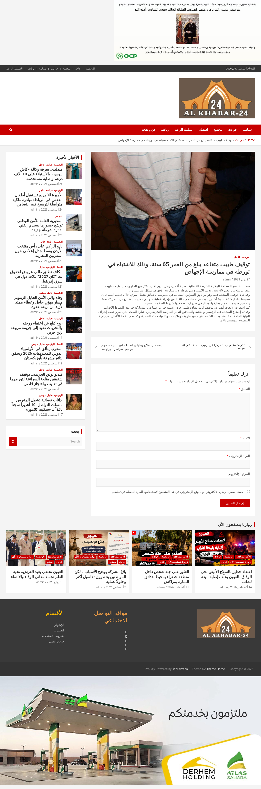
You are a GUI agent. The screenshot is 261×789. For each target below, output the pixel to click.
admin (227, 279)
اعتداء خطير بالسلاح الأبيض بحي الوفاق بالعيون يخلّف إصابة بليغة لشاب (226, 576)
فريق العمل (56, 641)
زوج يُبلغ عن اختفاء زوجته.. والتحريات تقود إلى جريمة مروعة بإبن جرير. (37, 328)
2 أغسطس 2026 (116, 587)
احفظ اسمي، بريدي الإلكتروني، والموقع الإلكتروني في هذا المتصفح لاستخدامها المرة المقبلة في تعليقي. (177, 492)
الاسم (245, 438)
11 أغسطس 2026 (178, 587)
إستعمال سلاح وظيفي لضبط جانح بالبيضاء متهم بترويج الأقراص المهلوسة (131, 347)
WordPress (180, 669)
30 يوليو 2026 (55, 582)
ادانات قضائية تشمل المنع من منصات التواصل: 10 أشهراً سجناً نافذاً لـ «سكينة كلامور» (37, 405)
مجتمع (66, 68)
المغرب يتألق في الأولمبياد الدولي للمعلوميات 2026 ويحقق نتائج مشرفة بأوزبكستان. (37, 353)
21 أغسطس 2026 (52, 235)
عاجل (78, 68)
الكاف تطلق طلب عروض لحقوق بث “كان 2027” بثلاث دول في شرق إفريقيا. (36, 276)
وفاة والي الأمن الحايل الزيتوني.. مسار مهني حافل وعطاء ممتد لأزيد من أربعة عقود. (37, 302)
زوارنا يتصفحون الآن (235, 524)
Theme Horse (216, 669)
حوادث (54, 68)
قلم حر (59, 216)
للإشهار (59, 625)
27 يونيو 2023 (241, 279)
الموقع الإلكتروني (239, 474)
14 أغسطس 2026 (241, 587)
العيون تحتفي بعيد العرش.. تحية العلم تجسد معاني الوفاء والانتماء (37, 574)
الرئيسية (90, 68)
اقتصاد (203, 129)
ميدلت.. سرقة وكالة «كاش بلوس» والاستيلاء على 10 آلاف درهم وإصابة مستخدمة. (38, 174)
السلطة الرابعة (14, 68)
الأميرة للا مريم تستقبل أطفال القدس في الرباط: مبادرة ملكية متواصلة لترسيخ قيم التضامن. (37, 200)
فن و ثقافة (148, 129)
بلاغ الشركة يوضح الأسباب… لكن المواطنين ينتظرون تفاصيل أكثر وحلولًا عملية (100, 576)
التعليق (244, 389)
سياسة (42, 68)
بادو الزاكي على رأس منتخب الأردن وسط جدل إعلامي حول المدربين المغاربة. (39, 251)
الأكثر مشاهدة (244, 556)
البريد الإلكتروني (238, 456)
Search (13, 441)
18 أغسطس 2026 (52, 363)
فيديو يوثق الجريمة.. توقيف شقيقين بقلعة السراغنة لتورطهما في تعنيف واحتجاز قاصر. (36, 379)
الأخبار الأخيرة (67, 157)
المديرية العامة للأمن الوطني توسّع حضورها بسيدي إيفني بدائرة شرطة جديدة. (40, 225)
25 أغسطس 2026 (52, 183)
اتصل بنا (59, 630)
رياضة (30, 68)
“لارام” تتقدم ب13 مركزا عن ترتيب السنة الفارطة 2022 (213, 347)
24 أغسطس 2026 (52, 209)
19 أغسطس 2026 (52, 337)
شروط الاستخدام (53, 636)
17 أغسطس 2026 (52, 414)
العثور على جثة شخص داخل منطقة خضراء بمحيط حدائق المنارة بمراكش (166, 576)
